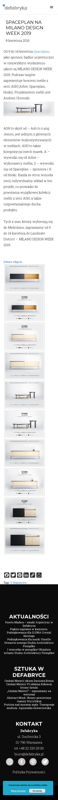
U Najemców (18, 582)
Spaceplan (41, 51)
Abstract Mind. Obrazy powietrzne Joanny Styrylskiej (29, 699)
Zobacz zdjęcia (13, 261)
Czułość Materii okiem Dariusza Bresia (29, 680)
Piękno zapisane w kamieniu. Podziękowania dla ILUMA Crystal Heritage (29, 632)
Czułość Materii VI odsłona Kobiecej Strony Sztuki (29, 685)
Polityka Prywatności (29, 772)
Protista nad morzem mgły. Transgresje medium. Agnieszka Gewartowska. (29, 706)
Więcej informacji (18, 791)
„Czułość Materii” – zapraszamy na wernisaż (29, 692)
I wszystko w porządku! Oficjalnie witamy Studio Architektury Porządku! (29, 651)
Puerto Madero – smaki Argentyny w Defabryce (29, 624)
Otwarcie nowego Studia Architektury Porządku (29, 644)
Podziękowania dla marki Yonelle (29, 639)
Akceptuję (37, 790)
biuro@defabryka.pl (29, 754)
